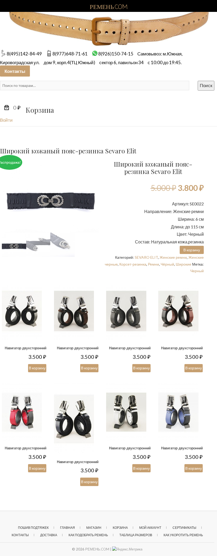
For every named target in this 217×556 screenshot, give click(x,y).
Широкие (183, 264)
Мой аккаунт (150, 528)
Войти (6, 120)
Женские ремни (173, 257)
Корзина (120, 528)
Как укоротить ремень (183, 535)
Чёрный (167, 264)
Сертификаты (184, 528)
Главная (67, 528)
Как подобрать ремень (88, 535)
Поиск (206, 85)
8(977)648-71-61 (70, 53)
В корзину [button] (191, 250)
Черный (197, 270)
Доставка (48, 535)
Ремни (153, 264)
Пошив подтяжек (33, 528)
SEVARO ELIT (146, 257)
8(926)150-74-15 (115, 53)
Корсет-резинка (132, 264)
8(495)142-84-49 (24, 53)
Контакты (14, 71)
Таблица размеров (135, 535)
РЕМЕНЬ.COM (97, 549)
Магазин (93, 528)
